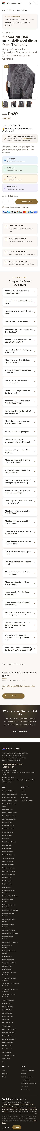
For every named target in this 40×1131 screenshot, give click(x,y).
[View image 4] (29, 104)
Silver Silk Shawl (7, 1023)
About (23, 791)
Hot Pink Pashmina (8, 864)
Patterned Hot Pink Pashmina (8, 915)
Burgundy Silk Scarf (8, 1039)
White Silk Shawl (7, 1026)
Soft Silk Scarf (7, 1052)
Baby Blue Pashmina (8, 842)
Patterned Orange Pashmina (8, 926)
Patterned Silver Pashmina (7, 946)
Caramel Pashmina (8, 858)
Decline (6, 1127)
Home (4, 10)
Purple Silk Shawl (7, 1016)
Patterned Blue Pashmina (10, 896)
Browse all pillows (12, 696)
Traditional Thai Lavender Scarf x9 (10, 985)
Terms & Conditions (27, 1070)
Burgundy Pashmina (8, 855)
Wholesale (24, 797)
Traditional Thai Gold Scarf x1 (9, 979)
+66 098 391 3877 (8, 767)
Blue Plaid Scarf (7, 956)
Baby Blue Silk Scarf (8, 1029)
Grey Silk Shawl (7, 1010)
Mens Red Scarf (7, 835)
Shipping (24, 1073)
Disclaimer (24, 1086)
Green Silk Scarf (7, 1042)
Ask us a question (20, 731)
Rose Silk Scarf (7, 1049)
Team (4, 1070)
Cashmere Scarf (7, 809)
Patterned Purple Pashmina (7, 938)
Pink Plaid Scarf (7, 966)
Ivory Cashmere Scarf (9, 816)
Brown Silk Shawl (7, 1006)
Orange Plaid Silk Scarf (9, 963)
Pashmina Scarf (7, 877)
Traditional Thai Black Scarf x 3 (9, 974)
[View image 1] (5, 104)
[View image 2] (13, 104)
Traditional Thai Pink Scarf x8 (8, 996)
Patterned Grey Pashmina (10, 910)
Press (4, 1077)
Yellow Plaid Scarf (8, 1000)
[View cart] (29, 3)
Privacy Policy (25, 1080)
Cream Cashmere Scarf (9, 812)
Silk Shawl (5, 1019)
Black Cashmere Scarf (9, 794)
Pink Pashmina (6, 881)
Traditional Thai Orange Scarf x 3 (10, 990)
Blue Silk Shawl (7, 1003)
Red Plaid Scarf (7, 969)
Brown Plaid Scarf (8, 959)
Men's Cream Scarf (8, 829)
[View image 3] (21, 104)
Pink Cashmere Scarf (9, 819)
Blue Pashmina (6, 848)
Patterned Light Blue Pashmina (8, 920)
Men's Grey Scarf (7, 832)
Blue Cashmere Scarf (9, 797)
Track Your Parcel (27, 800)
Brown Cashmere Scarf (9, 800)
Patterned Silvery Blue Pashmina (9, 952)
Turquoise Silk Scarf (8, 1055)
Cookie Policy (25, 1090)
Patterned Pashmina (8, 930)
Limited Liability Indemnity (29, 1083)
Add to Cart (25, 202)
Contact (23, 794)
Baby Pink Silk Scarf (8, 1032)
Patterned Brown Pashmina (7, 900)
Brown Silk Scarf (7, 1036)
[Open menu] (35, 3)
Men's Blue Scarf (7, 822)
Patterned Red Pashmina (10, 942)
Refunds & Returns (27, 1077)
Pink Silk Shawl (7, 1013)
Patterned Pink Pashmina (10, 933)
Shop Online (6, 1058)
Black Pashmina (7, 845)
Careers (4, 1073)
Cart (3, 1062)
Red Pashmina (6, 887)
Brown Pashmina (7, 851)
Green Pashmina (7, 861)
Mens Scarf (6, 838)
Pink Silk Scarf (6, 1046)
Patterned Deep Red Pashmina (8, 906)
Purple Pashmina (7, 884)
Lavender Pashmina (8, 868)
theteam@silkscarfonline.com (12, 764)
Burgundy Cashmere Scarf (8, 805)
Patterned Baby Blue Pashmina (8, 892)
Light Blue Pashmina (8, 871)
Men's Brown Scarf (8, 825)
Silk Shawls (11, 10)
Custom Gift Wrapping (9, 791)
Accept (17, 1127)
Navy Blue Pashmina (8, 874)
